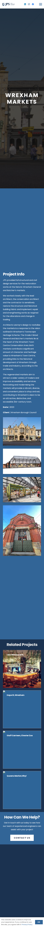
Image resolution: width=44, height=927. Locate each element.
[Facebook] (33, 4)
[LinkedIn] (25, 4)
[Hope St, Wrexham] (22, 709)
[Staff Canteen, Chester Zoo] (22, 750)
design (25, 325)
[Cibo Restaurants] (22, 669)
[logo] (8, 4)
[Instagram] (29, 4)
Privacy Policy (27, 924)
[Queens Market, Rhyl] (22, 790)
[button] (41, 4)
